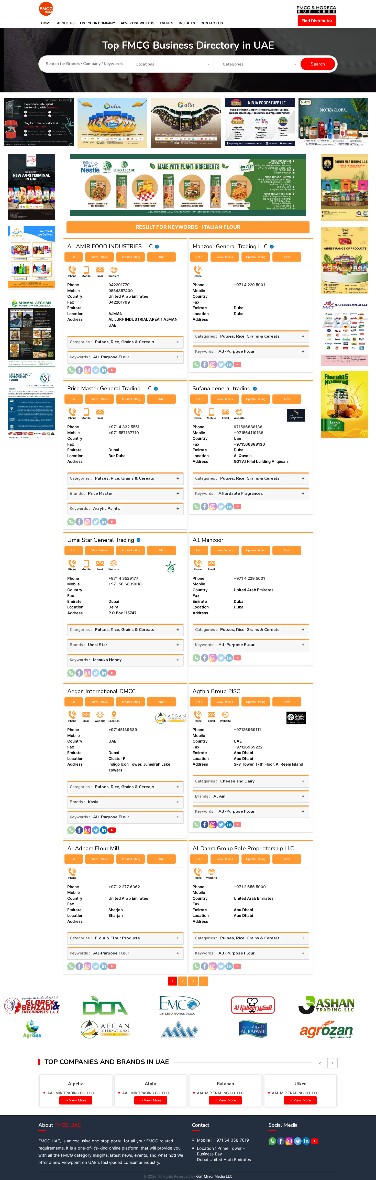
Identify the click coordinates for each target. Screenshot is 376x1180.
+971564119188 (248, 432)
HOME (46, 23)
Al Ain (219, 796)
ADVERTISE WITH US (137, 23)
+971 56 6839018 (125, 584)
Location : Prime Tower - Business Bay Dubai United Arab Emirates (224, 1154)
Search (318, 64)
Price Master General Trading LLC (109, 388)
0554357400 (120, 290)
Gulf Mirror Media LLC (214, 1176)
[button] (173, 64)
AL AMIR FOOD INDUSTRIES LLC (110, 246)
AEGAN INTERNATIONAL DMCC (302, 1093)
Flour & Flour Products (117, 938)
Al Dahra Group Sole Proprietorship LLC (243, 848)
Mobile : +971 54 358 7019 (223, 1140)
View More (81, 1100)
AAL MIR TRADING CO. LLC (74, 1093)
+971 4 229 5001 (249, 284)
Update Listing (130, 257)
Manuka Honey (107, 660)
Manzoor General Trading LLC (230, 246)
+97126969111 (247, 729)
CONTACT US (212, 23)
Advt (161, 257)
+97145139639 (122, 729)
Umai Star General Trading (100, 540)
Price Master (100, 493)
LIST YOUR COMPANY (97, 23)
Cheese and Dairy (237, 781)
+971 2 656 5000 (250, 886)
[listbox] (320, 1063)
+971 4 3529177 (123, 578)
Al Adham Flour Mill (93, 848)
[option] (41, 123)
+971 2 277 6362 (124, 886)
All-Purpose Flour (111, 357)
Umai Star (97, 645)
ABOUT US (65, 23)
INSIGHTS (187, 23)
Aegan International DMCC (101, 691)
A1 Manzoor (208, 540)
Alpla (79, 1084)
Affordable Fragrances (240, 493)
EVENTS (166, 23)
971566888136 (248, 426)
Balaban (154, 1084)
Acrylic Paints (106, 508)
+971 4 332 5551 (123, 426)
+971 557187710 (123, 432)
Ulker (229, 1084)
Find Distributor (317, 20)
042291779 (119, 284)
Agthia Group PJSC (216, 691)
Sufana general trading (222, 388)
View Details (99, 257)
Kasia (93, 802)
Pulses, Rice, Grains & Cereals (124, 342)
